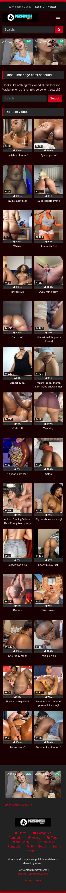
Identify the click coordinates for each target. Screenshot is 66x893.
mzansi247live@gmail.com (33, 873)
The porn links (45, 842)
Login (38, 6)
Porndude (15, 837)
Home (22, 833)
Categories (44, 833)
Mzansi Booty (20, 842)
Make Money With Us (18, 805)
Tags (54, 837)
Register (51, 6)
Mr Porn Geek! (36, 846)
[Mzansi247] (27, 18)
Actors (36, 837)
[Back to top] (55, 882)
